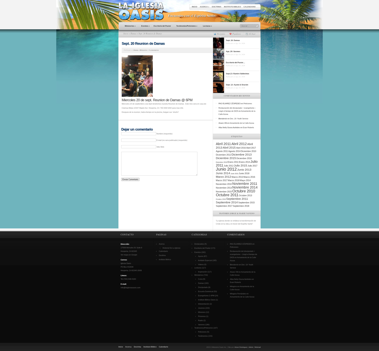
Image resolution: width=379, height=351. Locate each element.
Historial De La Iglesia (171, 248)
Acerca (204, 7)
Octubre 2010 (243, 191)
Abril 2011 (223, 144)
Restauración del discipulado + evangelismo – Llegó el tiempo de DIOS (243, 254)
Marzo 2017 (221, 180)
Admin (251, 347)
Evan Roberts (248, 128)
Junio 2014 (223, 173)
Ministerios (130, 26)
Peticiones (248, 104)
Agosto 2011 (222, 151)
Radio (200, 320)
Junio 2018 (244, 173)
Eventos (145, 26)
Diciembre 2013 (242, 154)
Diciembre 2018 (221, 162)
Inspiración (202, 272)
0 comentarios (154, 50)
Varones (201, 325)
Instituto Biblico (232, 7)
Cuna (200, 279)
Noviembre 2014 (245, 187)
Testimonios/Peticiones (186, 26)
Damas (133, 33)
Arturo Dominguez (241, 347)
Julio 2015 (240, 165)
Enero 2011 (233, 162)
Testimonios (203, 336)
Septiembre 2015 (246, 202)
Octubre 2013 (245, 195)
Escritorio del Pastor (162, 26)
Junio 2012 (226, 169)
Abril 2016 (241, 147)
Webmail (257, 347)
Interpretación (203, 304)
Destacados (199, 244)
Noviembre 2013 (224, 187)
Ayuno (200, 256)
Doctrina (216, 7)
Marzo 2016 (249, 177)
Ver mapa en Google (129, 255)
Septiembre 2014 (227, 202)
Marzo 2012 (223, 176)
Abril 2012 (239, 144)
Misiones (201, 312)
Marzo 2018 (233, 180)
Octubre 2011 (227, 195)
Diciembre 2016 (244, 158)
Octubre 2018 (221, 199)
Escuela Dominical (205, 291)
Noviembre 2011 (244, 184)
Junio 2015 (234, 173)
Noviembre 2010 (224, 184)
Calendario (250, 7)
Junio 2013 (244, 169)
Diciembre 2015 (226, 158)
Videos (201, 265)
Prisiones (202, 316)
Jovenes (201, 308)
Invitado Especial (205, 260)
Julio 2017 (252, 165)
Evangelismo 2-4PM (206, 296)
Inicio (194, 7)
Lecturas (207, 26)
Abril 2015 (229, 147)
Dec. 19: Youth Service (239, 119)
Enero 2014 (244, 162)
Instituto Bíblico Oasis (206, 300)
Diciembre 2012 (223, 154)
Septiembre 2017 (224, 206)
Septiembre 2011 (237, 198)
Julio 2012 (228, 165)
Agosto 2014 (234, 151)
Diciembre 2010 (248, 151)
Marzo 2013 (237, 177)
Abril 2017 (251, 147)
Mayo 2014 (245, 180)
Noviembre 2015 (224, 191)
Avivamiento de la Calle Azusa (242, 123)
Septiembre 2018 (241, 206)
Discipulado (203, 287)
